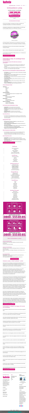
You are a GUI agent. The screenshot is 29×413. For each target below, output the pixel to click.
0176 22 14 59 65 (5, 396)
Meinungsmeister (21, 388)
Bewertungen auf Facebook (22, 386)
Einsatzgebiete (18, 5)
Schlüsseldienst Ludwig (12, 5)
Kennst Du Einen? (21, 387)
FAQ (21, 5)
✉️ (25, 5)
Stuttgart (21, 351)
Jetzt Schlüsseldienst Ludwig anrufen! (9, 55)
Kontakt (24, 5)
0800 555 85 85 (5, 392)
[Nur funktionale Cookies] (28, 411)
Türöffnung (14, 146)
